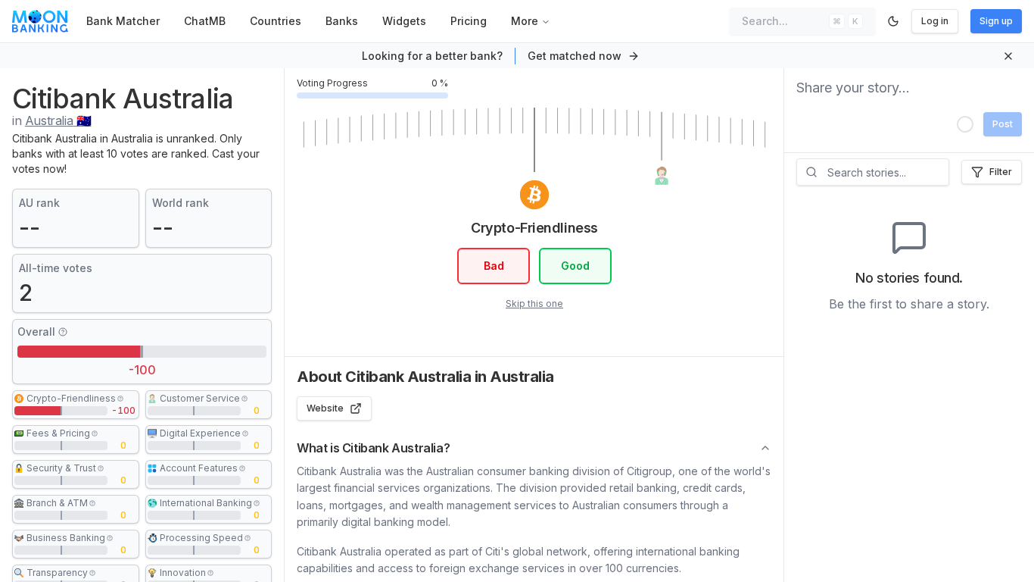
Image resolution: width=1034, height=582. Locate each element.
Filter (1000, 171)
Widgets (404, 20)
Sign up (996, 21)
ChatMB (205, 20)
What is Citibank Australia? (373, 447)
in (51, 120)
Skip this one (534, 303)
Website (325, 408)
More (524, 20)
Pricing (468, 20)
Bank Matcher (123, 20)
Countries (275, 20)
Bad (493, 265)
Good (575, 265)
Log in (934, 21)
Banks (341, 20)
